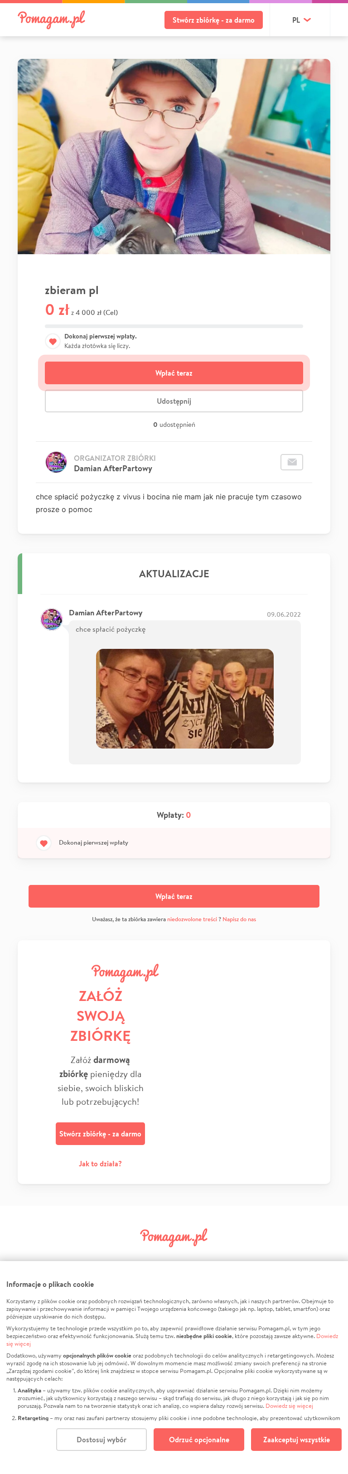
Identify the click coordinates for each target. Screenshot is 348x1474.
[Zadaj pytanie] (291, 462)
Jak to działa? (100, 1164)
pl (296, 20)
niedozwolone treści (192, 919)
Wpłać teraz (174, 373)
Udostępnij (174, 401)
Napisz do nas (239, 919)
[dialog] (174, 1367)
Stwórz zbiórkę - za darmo (214, 20)
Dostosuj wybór (101, 1440)
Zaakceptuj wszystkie (296, 1440)
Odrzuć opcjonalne (199, 1440)
